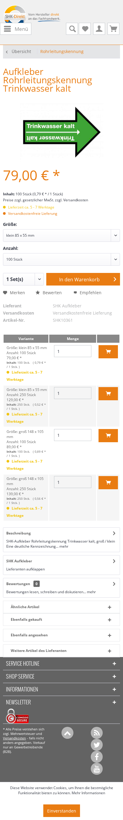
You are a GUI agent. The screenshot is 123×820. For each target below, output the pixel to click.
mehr (63, 546)
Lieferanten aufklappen (25, 569)
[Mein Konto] (99, 29)
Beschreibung (18, 533)
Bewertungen (18, 583)
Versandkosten (14, 738)
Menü (21, 28)
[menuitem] (15, 29)
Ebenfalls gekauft (26, 619)
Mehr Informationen (88, 792)
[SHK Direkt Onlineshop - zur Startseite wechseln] (32, 18)
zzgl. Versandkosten (71, 200)
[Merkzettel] (85, 29)
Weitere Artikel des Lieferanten (39, 650)
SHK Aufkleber (19, 561)
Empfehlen (90, 292)
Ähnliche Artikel (25, 606)
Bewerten (52, 292)
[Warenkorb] (113, 29)
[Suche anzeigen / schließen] (72, 29)
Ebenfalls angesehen (29, 635)
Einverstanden (61, 811)
